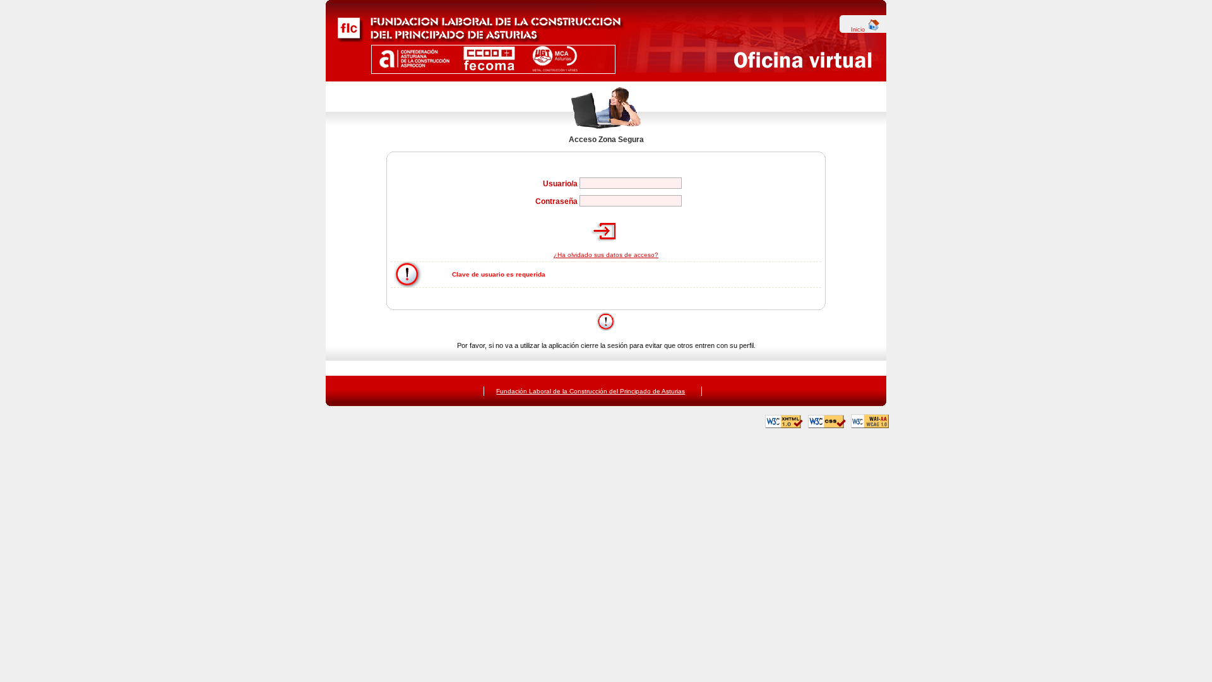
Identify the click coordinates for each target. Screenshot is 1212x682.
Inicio (859, 30)
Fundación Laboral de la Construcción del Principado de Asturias (590, 391)
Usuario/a (560, 183)
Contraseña (556, 201)
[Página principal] (475, 39)
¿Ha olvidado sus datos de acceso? (606, 254)
